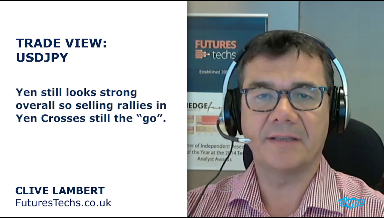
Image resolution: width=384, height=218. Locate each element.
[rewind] (176, 109)
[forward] (208, 109)
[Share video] (379, 5)
